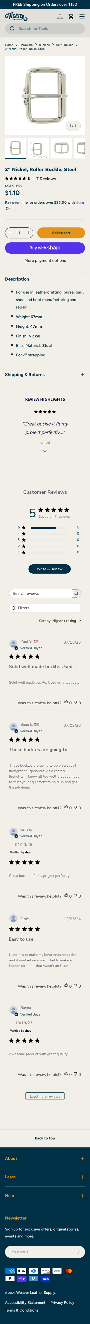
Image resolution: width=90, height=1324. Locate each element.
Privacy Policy (62, 1302)
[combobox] (45, 28)
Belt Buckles (64, 45)
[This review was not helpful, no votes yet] (75, 703)
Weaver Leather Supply (35, 1292)
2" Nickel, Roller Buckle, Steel (25, 49)
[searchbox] (40, 593)
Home (9, 45)
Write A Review (49, 569)
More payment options (45, 260)
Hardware (26, 45)
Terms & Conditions (21, 1310)
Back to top (45, 1138)
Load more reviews (45, 1096)
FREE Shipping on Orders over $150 (45, 4)
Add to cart (61, 233)
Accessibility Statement (25, 1302)
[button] (71, 16)
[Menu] (82, 16)
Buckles (44, 45)
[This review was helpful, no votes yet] (66, 703)
